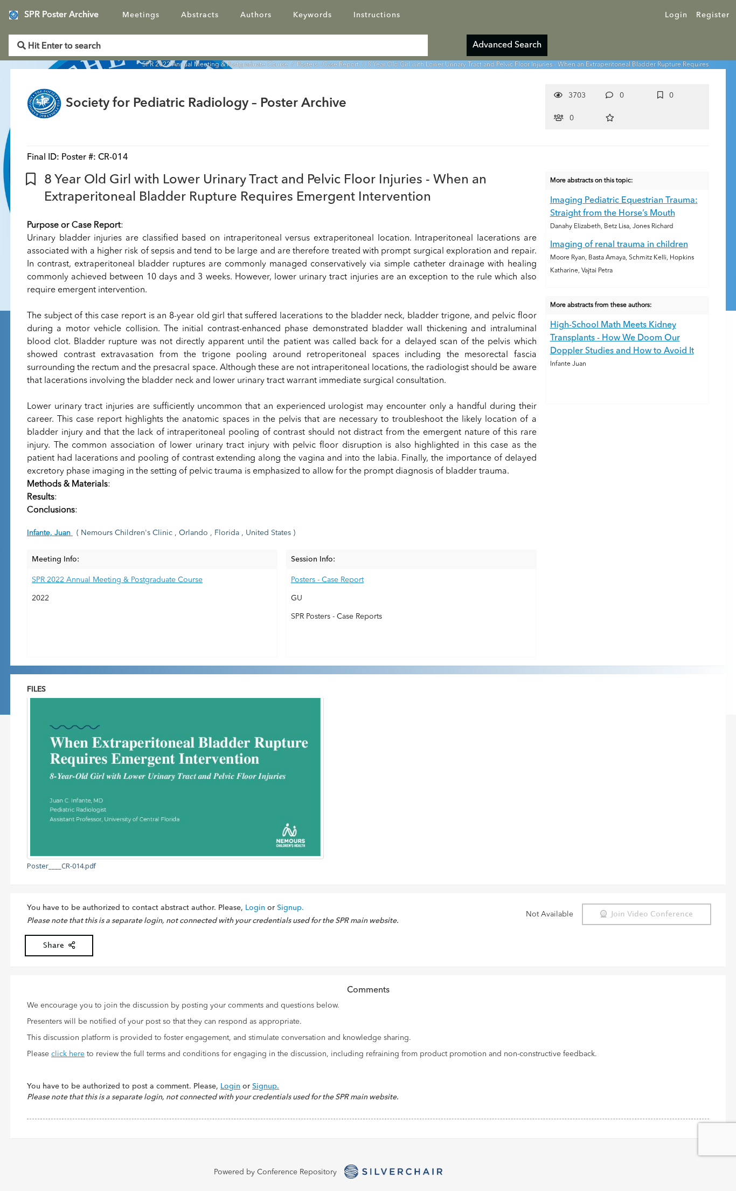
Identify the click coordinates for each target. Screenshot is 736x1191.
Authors (256, 15)
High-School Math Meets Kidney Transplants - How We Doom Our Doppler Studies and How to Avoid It (622, 338)
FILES (36, 689)
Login (676, 15)
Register (713, 15)
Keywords (312, 15)
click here (68, 1054)
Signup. (290, 908)
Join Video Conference (650, 914)
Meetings (140, 15)
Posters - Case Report (328, 64)
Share (55, 945)
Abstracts (200, 15)
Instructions (376, 15)
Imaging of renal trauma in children (619, 245)
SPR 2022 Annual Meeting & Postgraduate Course (216, 64)
